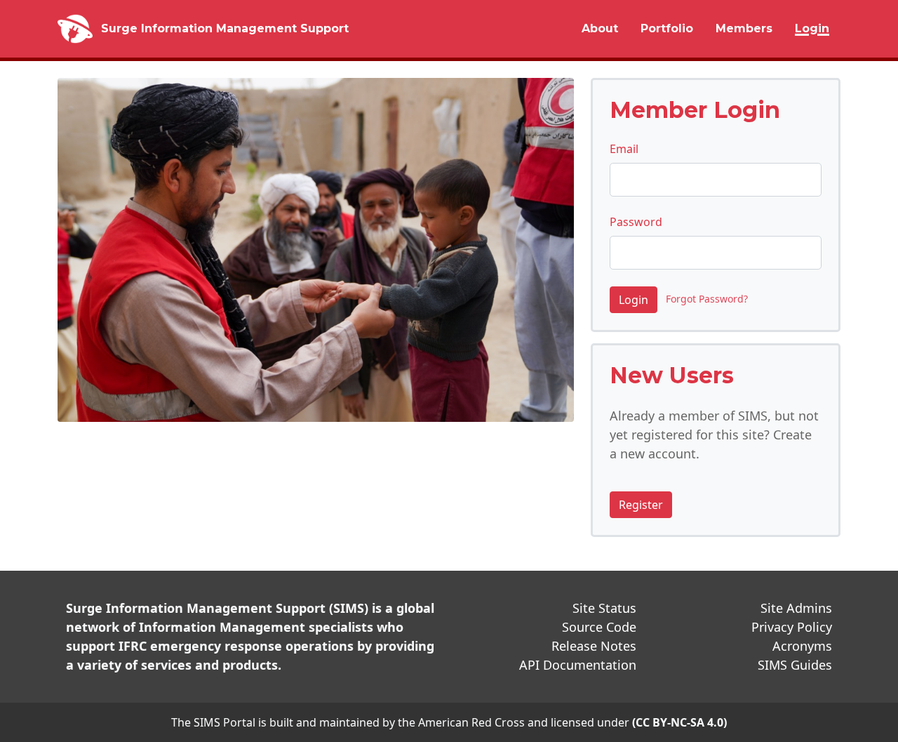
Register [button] (641, 504)
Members (744, 28)
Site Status (604, 607)
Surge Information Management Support (225, 28)
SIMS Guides (795, 664)
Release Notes (593, 645)
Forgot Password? (704, 299)
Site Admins (796, 607)
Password (636, 222)
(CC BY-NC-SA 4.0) (679, 722)
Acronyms (802, 645)
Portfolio (667, 28)
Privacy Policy (791, 626)
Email (624, 149)
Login (812, 28)
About (600, 28)
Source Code (599, 626)
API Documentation (577, 664)
